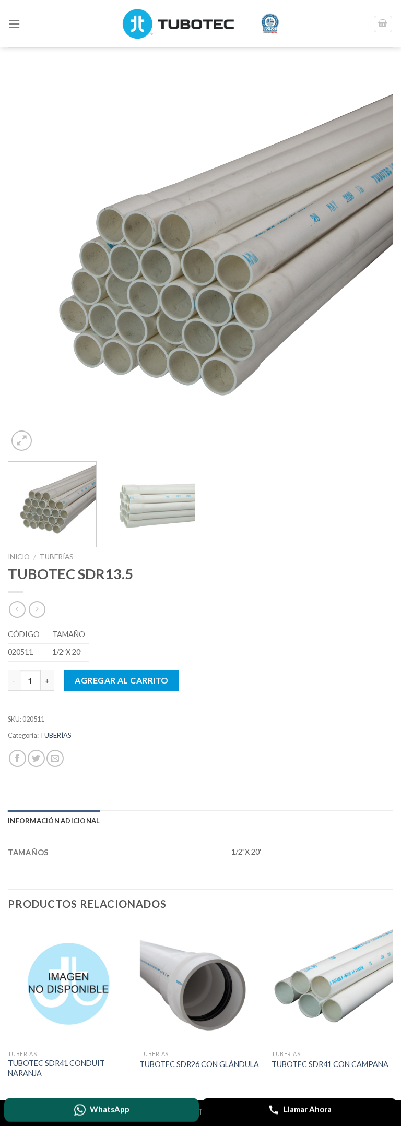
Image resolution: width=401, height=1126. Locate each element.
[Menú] (14, 24)
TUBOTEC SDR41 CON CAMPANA (330, 1064)
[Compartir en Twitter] (36, 758)
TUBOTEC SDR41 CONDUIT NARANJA (56, 1068)
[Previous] (28, 261)
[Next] (372, 261)
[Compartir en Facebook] (17, 758)
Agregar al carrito (122, 680)
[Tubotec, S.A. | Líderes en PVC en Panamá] (201, 23)
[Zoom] (21, 440)
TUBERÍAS (57, 557)
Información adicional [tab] (54, 821)
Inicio (19, 557)
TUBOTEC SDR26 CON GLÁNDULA (199, 1064)
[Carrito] (383, 24)
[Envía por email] (55, 758)
